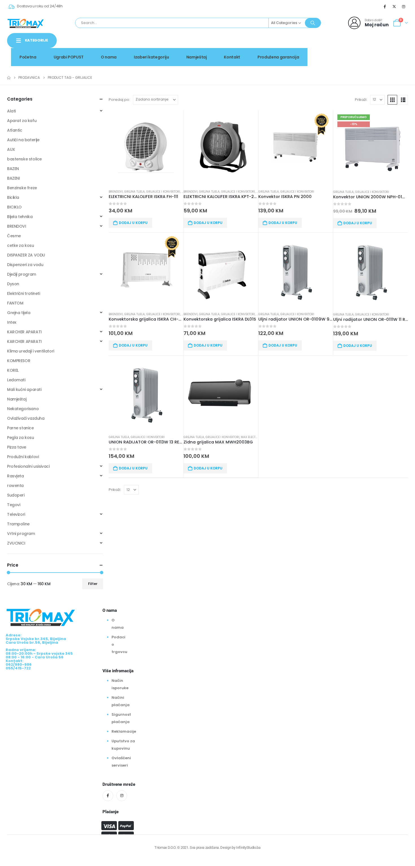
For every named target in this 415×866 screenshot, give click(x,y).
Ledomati (16, 380)
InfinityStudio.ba (248, 847)
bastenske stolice (24, 159)
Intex (11, 322)
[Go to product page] (146, 147)
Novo (393, 46)
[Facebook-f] (107, 795)
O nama (109, 57)
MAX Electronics (254, 437)
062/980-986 (390, 52)
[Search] (313, 23)
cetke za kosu (20, 245)
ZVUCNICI (16, 543)
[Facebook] (385, 6)
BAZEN (13, 168)
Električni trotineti (23, 293)
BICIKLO (14, 207)
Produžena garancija (278, 57)
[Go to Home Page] (8, 77)
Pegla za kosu (20, 437)
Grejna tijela (134, 192)
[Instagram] (404, 6)
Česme (14, 236)
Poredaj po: (119, 99)
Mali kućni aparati (24, 389)
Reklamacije (124, 731)
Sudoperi (16, 495)
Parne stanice (20, 428)
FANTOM (15, 303)
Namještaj (196, 57)
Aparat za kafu (21, 120)
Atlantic (14, 130)
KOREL (13, 370)
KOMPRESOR (18, 361)
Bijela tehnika (19, 216)
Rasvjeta (15, 476)
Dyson (13, 284)
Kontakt (232, 57)
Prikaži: (361, 99)
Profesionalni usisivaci (28, 466)
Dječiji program (21, 274)
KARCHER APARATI (24, 332)
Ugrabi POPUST (69, 57)
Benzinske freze (22, 188)
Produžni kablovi (23, 457)
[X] (394, 6)
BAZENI (13, 178)
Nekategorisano (23, 409)
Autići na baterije (23, 140)
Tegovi (13, 505)
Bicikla (13, 197)
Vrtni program (21, 533)
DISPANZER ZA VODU (26, 255)
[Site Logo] (25, 23)
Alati (11, 111)
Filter (92, 583)
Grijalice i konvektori (163, 192)
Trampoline (18, 524)
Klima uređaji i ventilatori (30, 351)
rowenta (15, 485)
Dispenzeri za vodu (25, 264)
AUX (11, 149)
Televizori (16, 514)
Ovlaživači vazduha (25, 418)
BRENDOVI (116, 192)
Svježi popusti (360, 46)
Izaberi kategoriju (151, 57)
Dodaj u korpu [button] (133, 222)
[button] (392, 100)
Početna (27, 57)
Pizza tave (16, 447)
